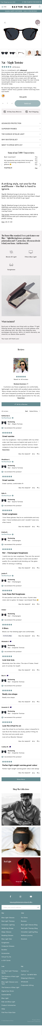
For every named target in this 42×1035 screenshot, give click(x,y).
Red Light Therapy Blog (29, 928)
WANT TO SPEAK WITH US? (12, 145)
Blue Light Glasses (8, 917)
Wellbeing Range (7, 928)
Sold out (27, 103)
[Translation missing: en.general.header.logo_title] (22, 7)
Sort (26, 411)
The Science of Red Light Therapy (10, 977)
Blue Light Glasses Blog (29, 925)
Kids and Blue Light (8, 1002)
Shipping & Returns (27, 978)
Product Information (9, 1005)
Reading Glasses (7, 935)
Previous (3, 34)
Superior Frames (9, 129)
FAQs (3, 1009)
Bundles (4, 950)
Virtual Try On (6, 957)
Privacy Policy (36, 1019)
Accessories (6, 953)
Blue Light (5, 998)
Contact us (25, 971)
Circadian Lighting (8, 925)
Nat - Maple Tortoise (15, 424)
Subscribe (37, 907)
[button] (11, 67)
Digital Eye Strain (8, 991)
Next (39, 34)
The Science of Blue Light (13, 134)
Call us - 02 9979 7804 (29, 974)
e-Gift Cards (6, 960)
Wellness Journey (27, 935)
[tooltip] (27, 384)
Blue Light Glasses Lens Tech (10, 983)
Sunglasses (5, 942)
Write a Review (24, 404)
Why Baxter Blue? (10, 139)
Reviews (24, 921)
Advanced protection (11, 123)
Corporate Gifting (27, 985)
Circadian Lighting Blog (29, 932)
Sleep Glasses (6, 932)
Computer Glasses (8, 946)
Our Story (24, 917)
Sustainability (6, 994)
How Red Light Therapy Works (10, 972)
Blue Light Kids (7, 939)
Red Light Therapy (8, 921)
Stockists (24, 939)
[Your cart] (39, 7)
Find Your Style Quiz (8, 1012)
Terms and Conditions (33, 1021)
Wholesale (24, 982)
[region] (21, 365)
